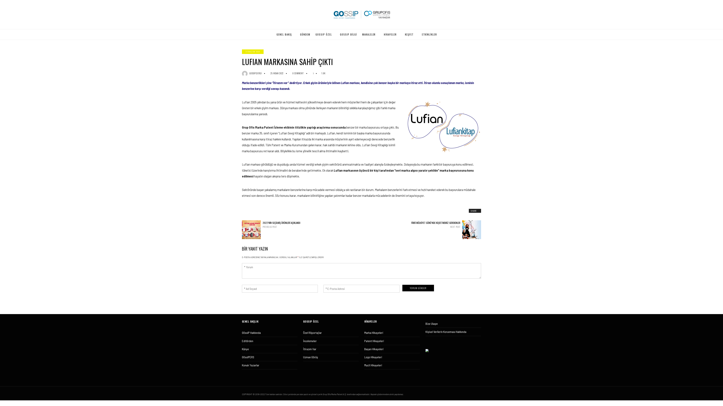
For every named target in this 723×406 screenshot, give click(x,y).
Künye (245, 349)
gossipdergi (255, 73)
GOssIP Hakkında (251, 332)
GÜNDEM (305, 34)
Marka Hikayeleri (373, 332)
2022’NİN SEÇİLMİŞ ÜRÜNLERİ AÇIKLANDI (281, 224)
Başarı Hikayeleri (374, 349)
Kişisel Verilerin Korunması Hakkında (446, 331)
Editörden (247, 341)
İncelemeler (310, 341)
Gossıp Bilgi (348, 34)
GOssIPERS (248, 357)
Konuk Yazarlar (250, 365)
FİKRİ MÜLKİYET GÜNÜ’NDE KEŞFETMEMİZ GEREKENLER (435, 224)
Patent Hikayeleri (374, 341)
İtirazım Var (309, 349)
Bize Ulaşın (432, 323)
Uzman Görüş (310, 357)
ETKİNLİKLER (429, 34)
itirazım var (253, 51)
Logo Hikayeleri (373, 357)
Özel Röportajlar (312, 332)
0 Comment (298, 73)
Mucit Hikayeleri (373, 365)
